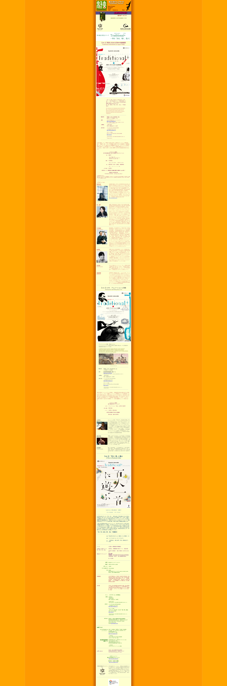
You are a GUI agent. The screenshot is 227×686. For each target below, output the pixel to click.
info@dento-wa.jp (114, 623)
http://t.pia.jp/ (109, 134)
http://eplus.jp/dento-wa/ (111, 130)
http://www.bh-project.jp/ (113, 658)
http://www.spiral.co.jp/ (111, 121)
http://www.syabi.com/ (108, 373)
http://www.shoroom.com (113, 197)
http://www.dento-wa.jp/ (113, 662)
